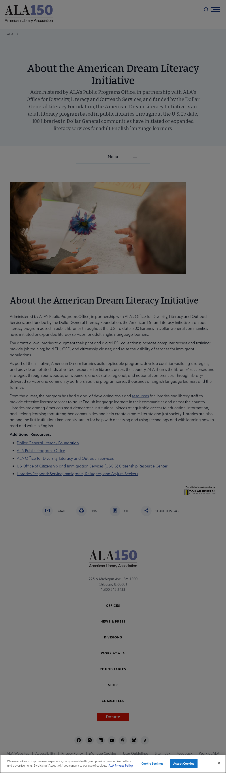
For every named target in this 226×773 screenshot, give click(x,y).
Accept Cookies (183, 763)
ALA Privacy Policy (121, 765)
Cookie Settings (152, 763)
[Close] (219, 763)
